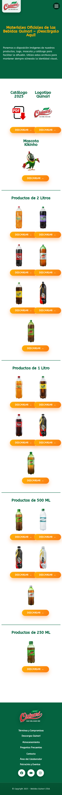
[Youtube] (31, 773)
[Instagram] (40, 773)
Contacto (31, 754)
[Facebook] (21, 773)
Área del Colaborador (31, 759)
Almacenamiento (31, 742)
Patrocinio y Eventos (30, 764)
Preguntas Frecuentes (31, 747)
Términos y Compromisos (31, 730)
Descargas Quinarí (31, 736)
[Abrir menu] (56, 6)
